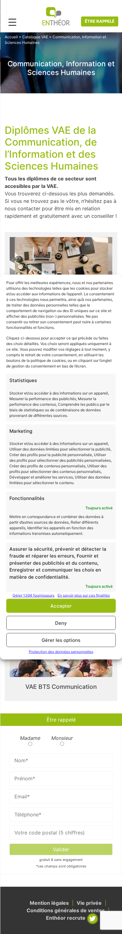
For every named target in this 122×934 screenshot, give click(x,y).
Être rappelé (99, 21)
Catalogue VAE (35, 37)
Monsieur (62, 738)
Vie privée (89, 903)
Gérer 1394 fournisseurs (33, 595)
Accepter (61, 606)
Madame (30, 738)
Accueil (11, 37)
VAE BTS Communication (61, 686)
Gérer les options (61, 640)
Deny (61, 623)
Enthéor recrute (65, 918)
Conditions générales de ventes (66, 910)
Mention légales (49, 903)
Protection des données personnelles (61, 651)
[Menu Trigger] (12, 21)
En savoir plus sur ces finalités (84, 595)
